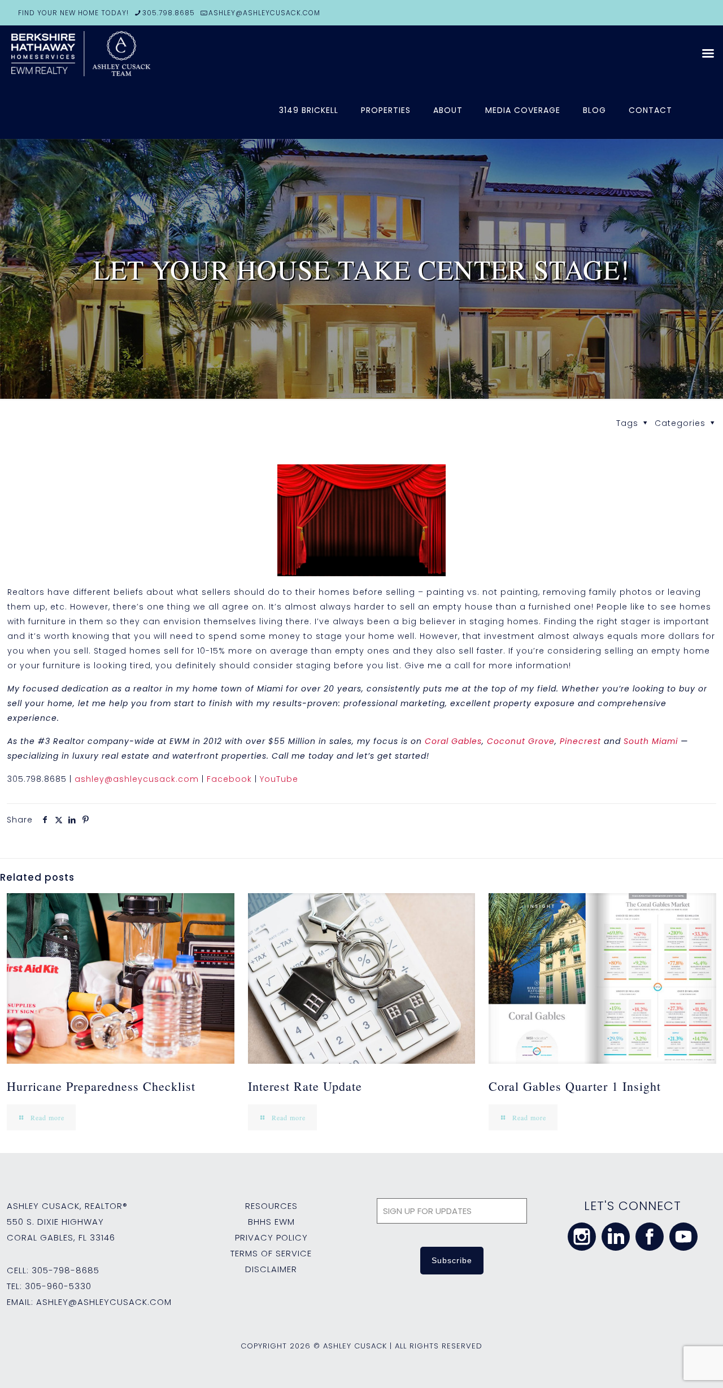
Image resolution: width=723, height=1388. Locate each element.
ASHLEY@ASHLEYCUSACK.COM (264, 13)
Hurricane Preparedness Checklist (101, 1086)
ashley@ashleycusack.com (137, 779)
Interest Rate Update (305, 1086)
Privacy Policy (271, 1237)
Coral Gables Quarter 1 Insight (575, 1086)
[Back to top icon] (669, 1365)
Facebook (229, 779)
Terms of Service (271, 1253)
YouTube (279, 779)
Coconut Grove (521, 741)
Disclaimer (271, 1269)
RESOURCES (271, 1206)
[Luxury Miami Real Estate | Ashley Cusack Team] (146, 53)
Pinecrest (580, 741)
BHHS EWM (271, 1222)
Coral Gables (453, 741)
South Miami (651, 741)
